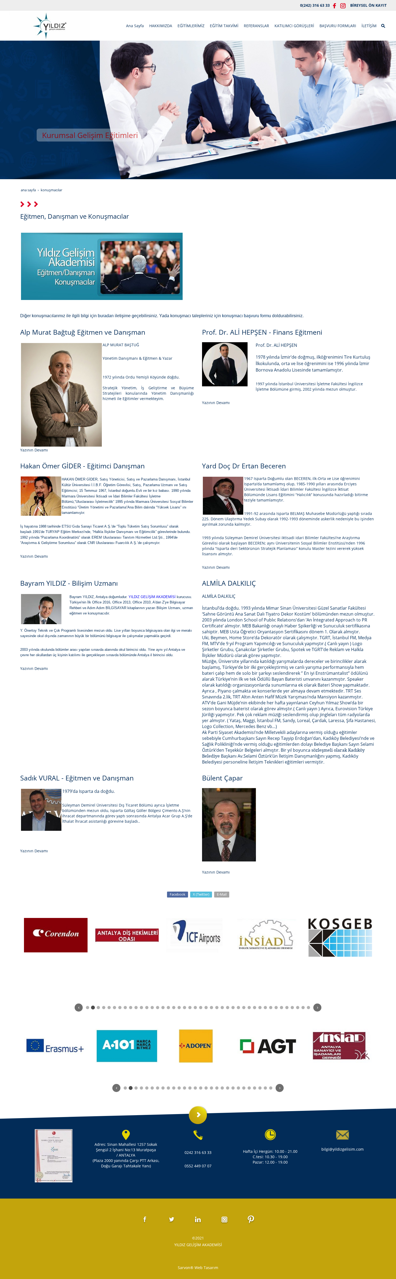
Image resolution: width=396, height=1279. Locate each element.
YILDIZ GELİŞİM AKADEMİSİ (152, 597)
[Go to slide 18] (179, 1007)
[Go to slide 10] (136, 1007)
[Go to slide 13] (152, 1007)
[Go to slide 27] (227, 1007)
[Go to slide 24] (211, 1007)
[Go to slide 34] (265, 1007)
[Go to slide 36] (276, 1007)
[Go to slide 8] (125, 1007)
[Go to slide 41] (303, 1007)
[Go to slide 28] (233, 1007)
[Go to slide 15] (163, 1007)
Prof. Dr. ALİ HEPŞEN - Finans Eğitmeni (262, 332)
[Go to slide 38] (287, 1007)
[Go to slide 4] (103, 1007)
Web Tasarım (206, 1267)
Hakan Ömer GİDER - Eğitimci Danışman (82, 465)
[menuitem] (135, 26)
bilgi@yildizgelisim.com (342, 1149)
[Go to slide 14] (157, 1007)
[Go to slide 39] (292, 1007)
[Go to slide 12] (146, 1007)
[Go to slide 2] (93, 1007)
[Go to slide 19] (184, 1007)
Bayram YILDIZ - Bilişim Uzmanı (69, 583)
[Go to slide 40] (297, 1007)
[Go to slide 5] (109, 1007)
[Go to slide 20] (190, 1007)
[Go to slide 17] (173, 1007)
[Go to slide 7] (119, 1007)
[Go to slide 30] (243, 1007)
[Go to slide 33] (260, 1007)
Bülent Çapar (222, 777)
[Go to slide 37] (281, 1007)
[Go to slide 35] (270, 1007)
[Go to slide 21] (195, 1007)
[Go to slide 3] (98, 1007)
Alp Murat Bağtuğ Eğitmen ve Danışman (82, 332)
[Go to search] (383, 25)
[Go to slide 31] (249, 1007)
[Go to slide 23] (206, 1007)
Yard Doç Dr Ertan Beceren (244, 465)
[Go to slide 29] (238, 1007)
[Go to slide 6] (114, 1007)
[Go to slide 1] (87, 1007)
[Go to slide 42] (308, 1007)
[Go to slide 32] (254, 1007)
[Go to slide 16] (168, 1007)
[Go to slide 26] (222, 1007)
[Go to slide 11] (141, 1007)
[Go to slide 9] (130, 1007)
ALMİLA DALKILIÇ (229, 583)
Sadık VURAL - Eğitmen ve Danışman (77, 777)
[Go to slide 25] (216, 1007)
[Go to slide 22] (200, 1007)
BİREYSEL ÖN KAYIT (368, 5)
